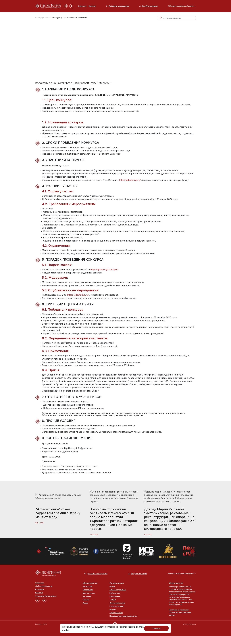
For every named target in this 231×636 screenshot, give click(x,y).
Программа (88, 590)
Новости (92, 6)
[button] (181, 6)
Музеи (112, 586)
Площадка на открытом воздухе (123, 616)
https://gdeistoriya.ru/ (130, 180)
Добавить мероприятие (119, 6)
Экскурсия (87, 586)
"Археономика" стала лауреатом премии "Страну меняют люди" (57, 513)
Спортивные (114, 596)
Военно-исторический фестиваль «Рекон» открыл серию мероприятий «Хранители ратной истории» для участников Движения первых (114, 518)
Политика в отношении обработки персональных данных (180, 612)
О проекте (82, 6)
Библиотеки (114, 593)
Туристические (116, 613)
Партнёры (39, 589)
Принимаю (156, 628)
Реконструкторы (116, 606)
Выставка (87, 596)
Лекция (86, 600)
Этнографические (117, 603)
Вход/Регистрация (150, 6)
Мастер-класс (89, 593)
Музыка (112, 609)
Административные (117, 590)
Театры (112, 600)
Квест (85, 603)
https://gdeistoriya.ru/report (104, 269)
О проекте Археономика (45, 596)
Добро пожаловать (43, 586)
